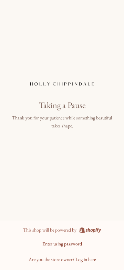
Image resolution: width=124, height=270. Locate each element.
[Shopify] (90, 230)
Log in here (85, 259)
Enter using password (62, 244)
